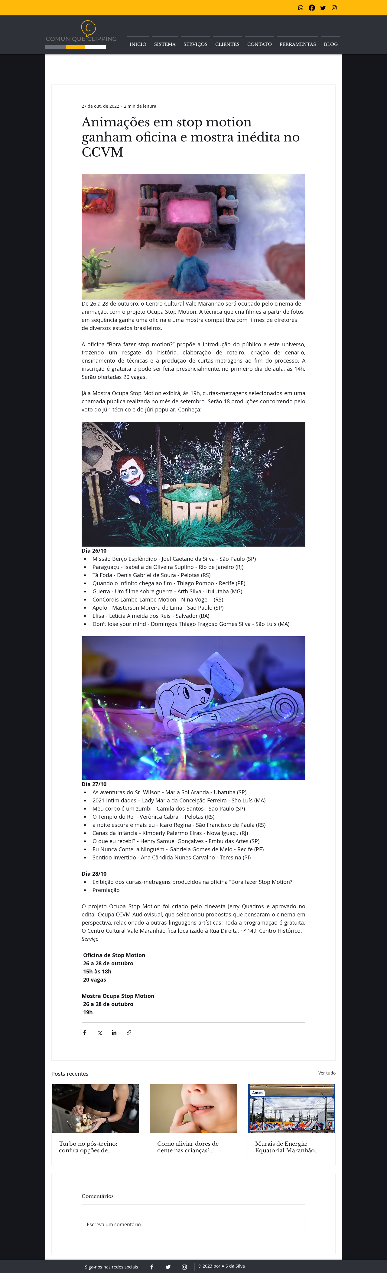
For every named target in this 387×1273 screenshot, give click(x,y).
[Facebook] (312, 8)
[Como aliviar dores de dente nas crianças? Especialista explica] (193, 1108)
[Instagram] (334, 8)
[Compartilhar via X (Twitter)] (99, 1032)
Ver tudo (327, 1073)
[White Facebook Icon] (151, 1267)
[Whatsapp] (301, 8)
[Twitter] (323, 8)
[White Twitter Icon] (168, 1267)
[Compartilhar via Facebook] (84, 1032)
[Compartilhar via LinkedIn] (114, 1032)
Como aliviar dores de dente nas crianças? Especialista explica (188, 1147)
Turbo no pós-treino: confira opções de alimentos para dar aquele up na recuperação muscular (95, 1147)
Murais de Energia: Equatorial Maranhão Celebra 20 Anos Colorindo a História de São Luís (288, 1147)
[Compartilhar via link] (129, 1032)
